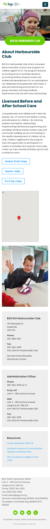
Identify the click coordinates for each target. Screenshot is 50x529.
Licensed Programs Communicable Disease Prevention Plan (24, 450)
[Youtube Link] (15, 512)
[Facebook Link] (22, 512)
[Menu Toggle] (45, 4)
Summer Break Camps (16, 161)
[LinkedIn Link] (29, 512)
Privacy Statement (20, 524)
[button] (19, 218)
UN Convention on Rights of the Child (22, 459)
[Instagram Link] (35, 512)
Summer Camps (13, 171)
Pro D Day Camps (13, 181)
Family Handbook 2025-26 (20, 443)
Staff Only (32, 524)
